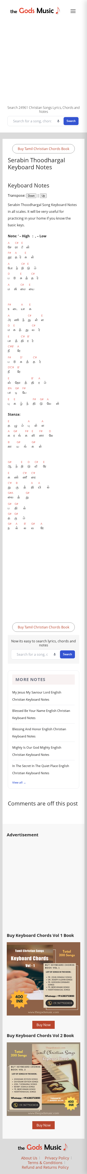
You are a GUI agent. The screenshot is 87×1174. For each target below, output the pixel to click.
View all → (19, 782)
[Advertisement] (43, 59)
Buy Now (43, 1024)
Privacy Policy (57, 1157)
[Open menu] (73, 11)
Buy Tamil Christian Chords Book (43, 148)
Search (71, 121)
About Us (29, 1157)
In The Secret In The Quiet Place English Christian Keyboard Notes (40, 769)
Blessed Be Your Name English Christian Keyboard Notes (41, 714)
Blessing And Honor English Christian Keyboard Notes (39, 732)
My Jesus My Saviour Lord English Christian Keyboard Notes (36, 696)
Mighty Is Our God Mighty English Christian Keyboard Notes (36, 751)
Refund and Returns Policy (45, 1167)
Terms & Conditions (45, 1162)
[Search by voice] (58, 121)
